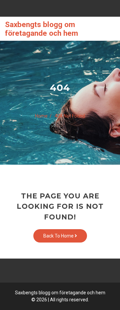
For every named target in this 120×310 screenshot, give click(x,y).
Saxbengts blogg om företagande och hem (41, 28)
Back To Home (59, 236)
